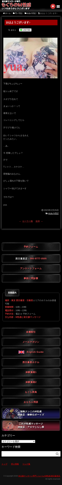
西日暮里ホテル (31, 362)
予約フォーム (31, 246)
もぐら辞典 (31, 392)
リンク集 (26, 464)
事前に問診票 (31, 278)
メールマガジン (31, 342)
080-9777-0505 (38, 258)
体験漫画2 (31, 382)
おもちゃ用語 (31, 402)
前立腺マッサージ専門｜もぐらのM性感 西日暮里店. (39, 476)
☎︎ (53, 6)
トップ (4, 464)
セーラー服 (27, 221)
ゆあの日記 (53, 213)
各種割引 (31, 332)
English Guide (34, 352)
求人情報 (15, 464)
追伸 (38, 221)
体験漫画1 (31, 372)
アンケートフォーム (31, 268)
